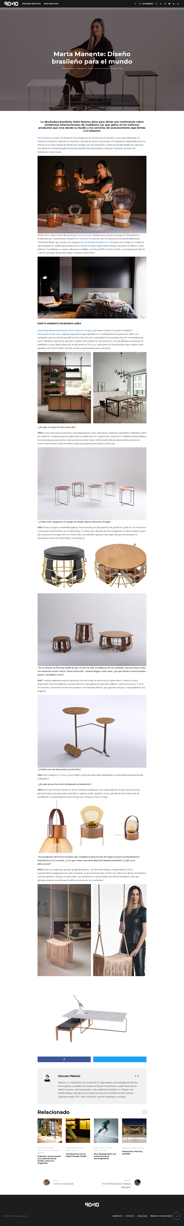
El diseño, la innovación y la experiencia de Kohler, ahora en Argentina (49, 1159)
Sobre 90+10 (118, 1216)
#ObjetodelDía (71, 1148)
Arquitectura (81, 68)
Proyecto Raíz (84, 235)
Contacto (129, 1216)
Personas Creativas (31, 4)
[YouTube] (169, 4)
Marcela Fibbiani (68, 68)
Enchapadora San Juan (49, 334)
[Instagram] (165, 4)
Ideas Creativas (51, 4)
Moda (96, 1150)
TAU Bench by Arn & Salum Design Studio (76, 1155)
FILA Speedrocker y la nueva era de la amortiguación (105, 1156)
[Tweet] (119, 1059)
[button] (64, 387)
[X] (160, 4)
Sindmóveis (102, 242)
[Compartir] (64, 1059)
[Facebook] (156, 4)
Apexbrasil (88, 242)
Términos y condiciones (160, 1216)
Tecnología (55, 1150)
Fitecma (91, 344)
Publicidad (142, 1216)
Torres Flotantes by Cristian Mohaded (116, 1184)
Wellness (41, 1153)
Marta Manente (45, 137)
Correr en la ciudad (63, 1182)
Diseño (90, 68)
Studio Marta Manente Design (76, 330)
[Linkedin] (174, 4)
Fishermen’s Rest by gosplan (132, 1152)
